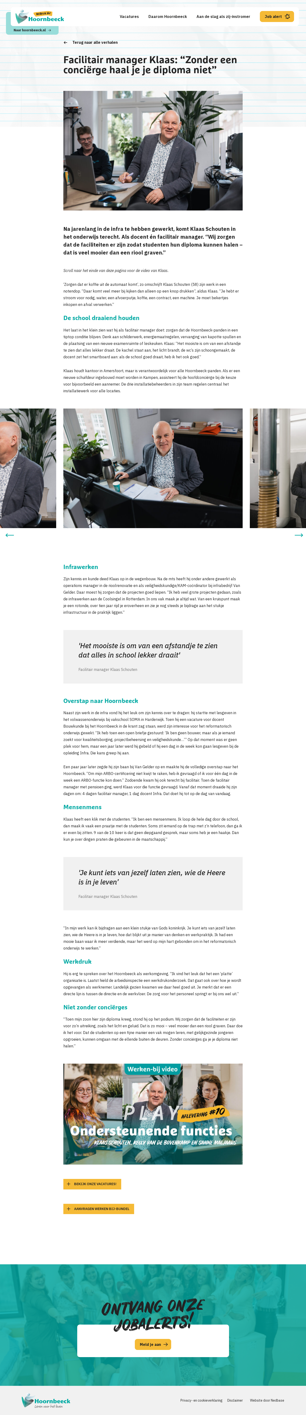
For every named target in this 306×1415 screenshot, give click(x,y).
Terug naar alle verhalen (95, 42)
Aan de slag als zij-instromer (223, 16)
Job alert (273, 16)
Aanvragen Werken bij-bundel (101, 1209)
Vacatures (129, 16)
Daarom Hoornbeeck (167, 16)
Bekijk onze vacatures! (95, 1184)
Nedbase (277, 1400)
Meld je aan (150, 1344)
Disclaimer (235, 1400)
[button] (9, 535)
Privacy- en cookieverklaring (201, 1400)
